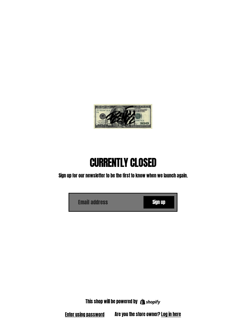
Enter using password (84, 314)
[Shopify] (150, 302)
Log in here (171, 314)
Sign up (158, 202)
